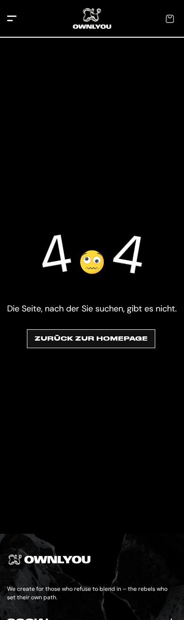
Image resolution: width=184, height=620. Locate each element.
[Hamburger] (12, 19)
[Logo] (92, 19)
